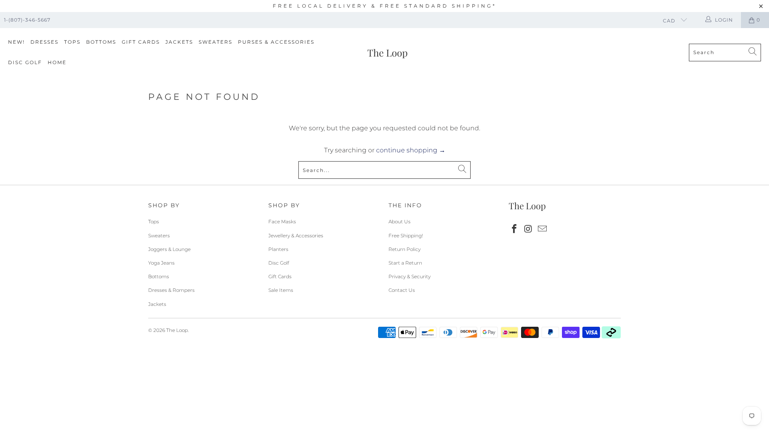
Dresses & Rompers (171, 290)
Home (57, 62)
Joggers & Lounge (169, 249)
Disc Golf (25, 62)
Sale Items (280, 290)
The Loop (177, 330)
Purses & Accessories (276, 42)
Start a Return (405, 263)
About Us (400, 222)
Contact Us (402, 290)
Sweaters (215, 42)
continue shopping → (410, 150)
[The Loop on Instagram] (529, 229)
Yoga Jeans (161, 263)
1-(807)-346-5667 (27, 20)
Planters (278, 249)
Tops (72, 42)
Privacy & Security (410, 276)
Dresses (44, 42)
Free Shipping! (406, 236)
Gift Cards (141, 42)
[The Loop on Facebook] (515, 229)
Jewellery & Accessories (295, 236)
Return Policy (405, 249)
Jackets (179, 42)
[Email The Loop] (542, 229)
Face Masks (282, 222)
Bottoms (101, 42)
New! (16, 42)
